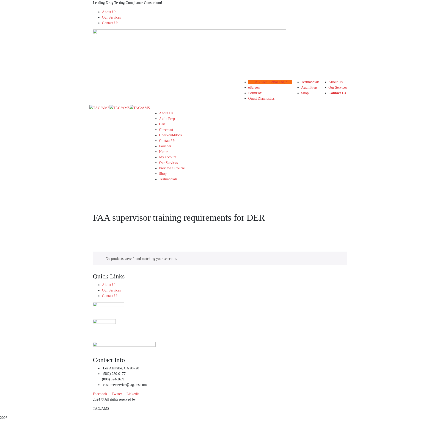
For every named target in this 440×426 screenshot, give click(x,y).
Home (163, 152)
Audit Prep (167, 119)
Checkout (166, 130)
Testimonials (168, 179)
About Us (109, 12)
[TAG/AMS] (99, 108)
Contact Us (110, 23)
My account (167, 157)
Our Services (111, 17)
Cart (162, 124)
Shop (163, 174)
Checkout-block (170, 135)
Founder (165, 146)
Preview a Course (172, 168)
